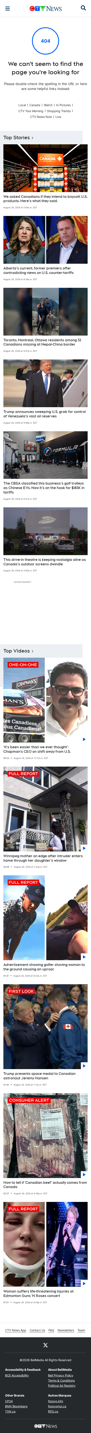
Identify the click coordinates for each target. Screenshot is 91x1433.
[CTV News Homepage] (46, 8)
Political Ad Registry (62, 1385)
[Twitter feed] (45, 1345)
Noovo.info (55, 1401)
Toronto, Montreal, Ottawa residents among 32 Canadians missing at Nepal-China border (42, 342)
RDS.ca (53, 1411)
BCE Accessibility (17, 1375)
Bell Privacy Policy (60, 1375)
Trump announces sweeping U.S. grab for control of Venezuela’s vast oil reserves (44, 414)
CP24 (9, 1401)
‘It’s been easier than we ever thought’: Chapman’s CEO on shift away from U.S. (37, 749)
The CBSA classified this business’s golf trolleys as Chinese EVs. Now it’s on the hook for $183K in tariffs (43, 487)
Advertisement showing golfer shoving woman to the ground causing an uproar (44, 967)
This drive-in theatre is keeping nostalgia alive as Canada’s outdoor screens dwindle (44, 562)
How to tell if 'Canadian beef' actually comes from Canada (45, 1185)
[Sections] (7, 8)
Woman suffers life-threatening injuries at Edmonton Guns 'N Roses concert (38, 1293)
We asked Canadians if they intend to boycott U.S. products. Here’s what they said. (45, 199)
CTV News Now (41, 117)
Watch (48, 105)
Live (58, 117)
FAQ (51, 1330)
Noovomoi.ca (57, 1406)
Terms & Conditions (61, 1380)
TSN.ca (10, 1411)
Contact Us (37, 1330)
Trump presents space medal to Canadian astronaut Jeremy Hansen (39, 1076)
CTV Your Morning (30, 111)
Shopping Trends (59, 111)
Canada (34, 105)
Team (81, 1330)
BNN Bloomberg (16, 1406)
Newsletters (66, 1330)
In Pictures (63, 105)
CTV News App (15, 1330)
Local (22, 105)
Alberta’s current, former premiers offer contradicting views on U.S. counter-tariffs (38, 270)
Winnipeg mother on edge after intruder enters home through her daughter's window (43, 858)
